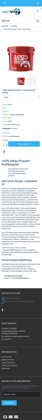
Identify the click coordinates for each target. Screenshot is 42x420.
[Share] (4, 152)
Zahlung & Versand (9, 328)
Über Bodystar (7, 359)
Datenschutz (7, 339)
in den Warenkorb (24, 144)
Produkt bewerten (23, 278)
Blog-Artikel (7, 357)
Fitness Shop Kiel (8, 362)
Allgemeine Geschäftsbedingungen (15, 336)
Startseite (5, 26)
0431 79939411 (29, 301)
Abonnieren (9, 403)
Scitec (12, 114)
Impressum (6, 368)
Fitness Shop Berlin (9, 365)
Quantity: (5, 140)
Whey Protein (19, 114)
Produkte (14, 26)
